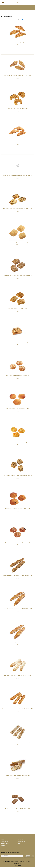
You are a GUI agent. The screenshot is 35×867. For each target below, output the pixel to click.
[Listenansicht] (18, 19)
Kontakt (3, 845)
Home (2, 839)
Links (19, 843)
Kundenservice (21, 841)
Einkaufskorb (4, 841)
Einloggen (20, 839)
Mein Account (4, 843)
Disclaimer (18, 865)
